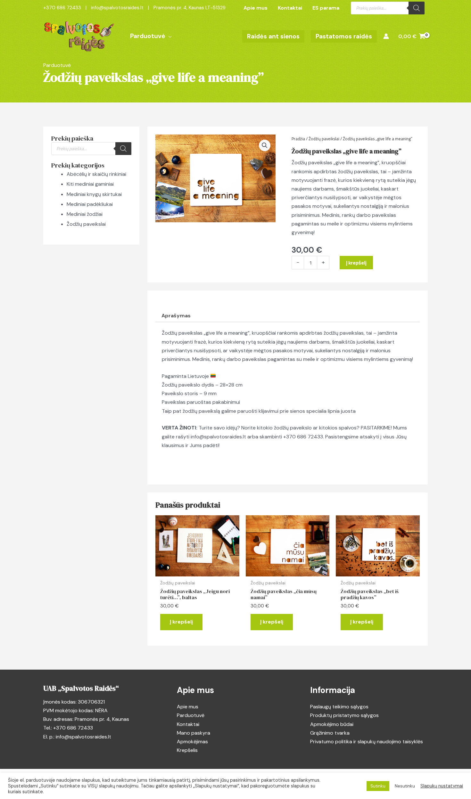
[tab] (176, 315)
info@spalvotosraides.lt (218, 436)
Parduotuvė (190, 715)
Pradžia (298, 139)
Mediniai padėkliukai (90, 204)
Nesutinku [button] (405, 786)
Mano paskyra (193, 733)
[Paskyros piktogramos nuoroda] (386, 36)
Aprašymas (176, 315)
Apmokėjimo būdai (331, 724)
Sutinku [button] (377, 786)
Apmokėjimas (192, 741)
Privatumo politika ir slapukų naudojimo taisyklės (366, 741)
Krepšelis (187, 750)
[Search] (417, 8)
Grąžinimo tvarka (330, 733)
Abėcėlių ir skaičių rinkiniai (96, 174)
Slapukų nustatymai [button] (441, 786)
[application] (168, 36)
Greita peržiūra (197, 570)
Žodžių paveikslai (86, 224)
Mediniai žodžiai (85, 214)
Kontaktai (188, 724)
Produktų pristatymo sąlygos (344, 715)
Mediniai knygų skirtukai (94, 194)
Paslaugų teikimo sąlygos (339, 706)
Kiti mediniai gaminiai (90, 184)
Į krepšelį (356, 262)
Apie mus (187, 706)
